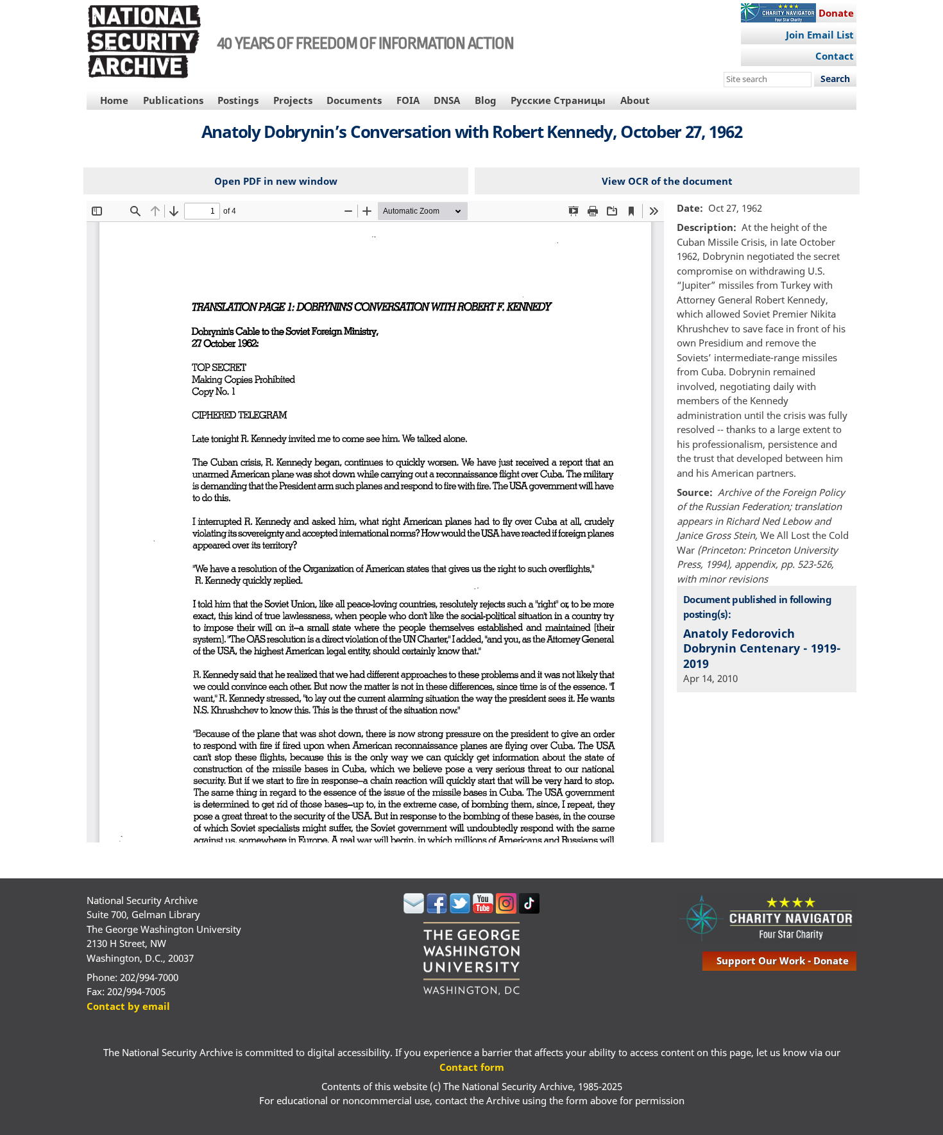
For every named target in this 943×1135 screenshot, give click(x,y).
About (635, 100)
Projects (292, 100)
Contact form (471, 1067)
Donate (836, 12)
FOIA (408, 100)
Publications (173, 100)
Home (114, 100)
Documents (354, 100)
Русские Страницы (558, 100)
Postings (238, 100)
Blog (486, 100)
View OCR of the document (667, 181)
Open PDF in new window (275, 181)
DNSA (447, 100)
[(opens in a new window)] (414, 909)
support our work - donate (783, 960)
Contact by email (128, 1006)
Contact (834, 55)
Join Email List (820, 34)
